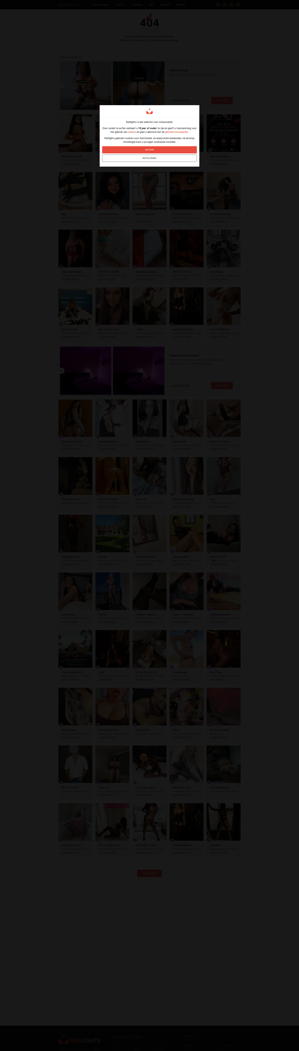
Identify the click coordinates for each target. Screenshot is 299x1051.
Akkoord (149, 149)
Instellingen (149, 158)
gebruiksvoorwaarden (176, 131)
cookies (132, 131)
